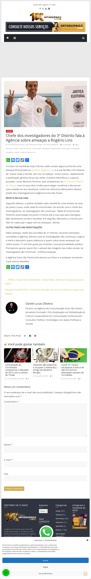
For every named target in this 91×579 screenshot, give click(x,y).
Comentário (11, 401)
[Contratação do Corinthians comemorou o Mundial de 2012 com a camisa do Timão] (17, 350)
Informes (59, 522)
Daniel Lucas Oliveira (36, 145)
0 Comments (66, 145)
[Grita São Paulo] (7, 38)
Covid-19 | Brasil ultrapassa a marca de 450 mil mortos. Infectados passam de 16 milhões (72, 369)
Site (6, 473)
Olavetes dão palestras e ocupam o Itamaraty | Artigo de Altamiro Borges (45, 368)
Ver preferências (45, 573)
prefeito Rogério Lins (43, 170)
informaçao (66, 149)
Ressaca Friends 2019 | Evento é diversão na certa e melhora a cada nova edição (44, 291)
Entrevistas (60, 518)
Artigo (58, 511)
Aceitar (45, 560)
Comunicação (36, 149)
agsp (76, 145)
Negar (45, 567)
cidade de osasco (25, 149)
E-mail (8, 459)
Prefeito (23, 152)
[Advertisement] (45, 59)
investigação (75, 149)
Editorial (59, 515)
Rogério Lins (31, 152)
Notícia (9, 131)
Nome (8, 444)
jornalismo (9, 152)
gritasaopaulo (56, 149)
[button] (87, 540)
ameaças (9, 149)
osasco (16, 152)
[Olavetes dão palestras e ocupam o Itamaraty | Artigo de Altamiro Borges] (45, 350)
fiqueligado (46, 149)
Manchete (59, 526)
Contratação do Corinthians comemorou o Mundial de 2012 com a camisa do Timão (16, 369)
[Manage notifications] (85, 574)
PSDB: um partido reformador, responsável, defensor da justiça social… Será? (45, 281)
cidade (15, 149)
